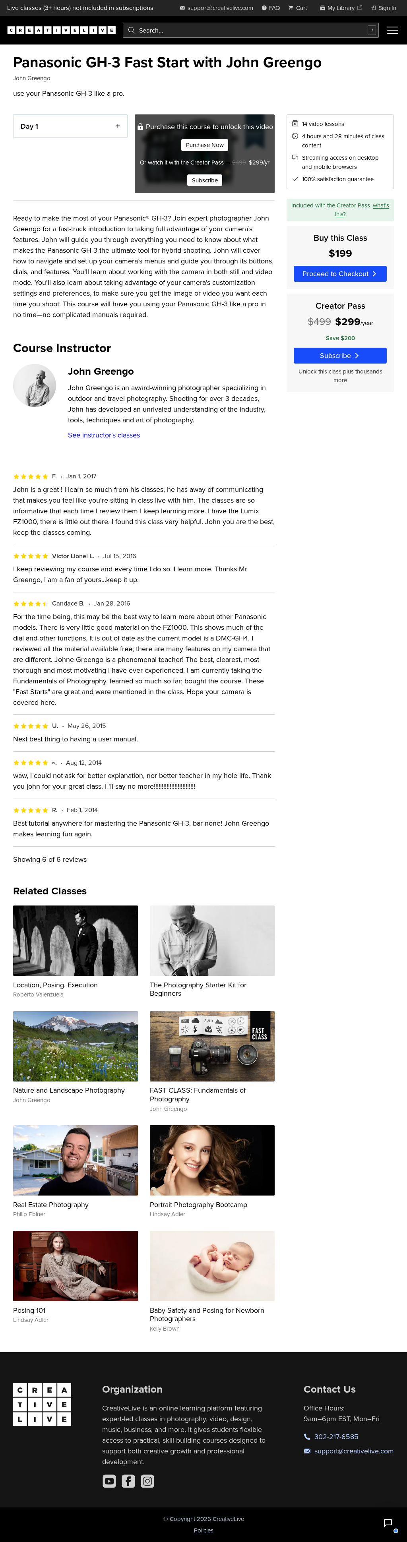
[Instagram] (147, 1481)
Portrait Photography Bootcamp (198, 1204)
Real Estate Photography (51, 1204)
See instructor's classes (104, 435)
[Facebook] (128, 1481)
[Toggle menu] (393, 30)
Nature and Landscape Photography (69, 1090)
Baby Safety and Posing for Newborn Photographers (207, 1314)
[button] (388, 1523)
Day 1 (29, 126)
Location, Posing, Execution (55, 985)
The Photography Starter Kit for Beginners (198, 989)
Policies (203, 1530)
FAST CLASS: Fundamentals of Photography (198, 1094)
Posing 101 (29, 1310)
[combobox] (250, 30)
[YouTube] (109, 1481)
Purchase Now (205, 145)
